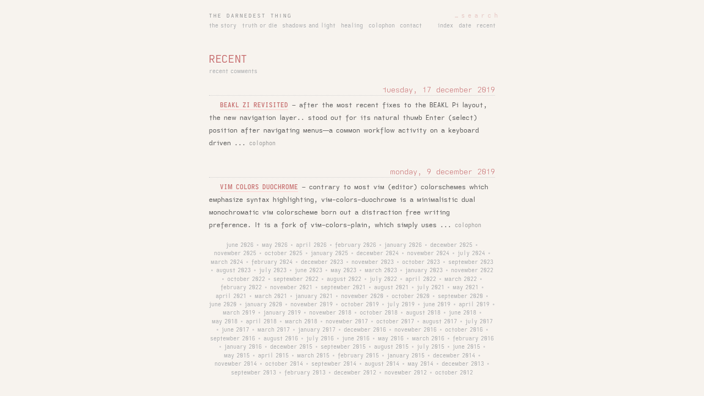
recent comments (233, 71)
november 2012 (405, 373)
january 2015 (406, 356)
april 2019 (474, 304)
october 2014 (284, 364)
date (465, 26)
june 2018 (462, 313)
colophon (382, 26)
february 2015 (358, 356)
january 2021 (314, 296)
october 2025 (283, 253)
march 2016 (428, 339)
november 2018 (330, 313)
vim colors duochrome (259, 187)
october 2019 (360, 304)
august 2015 (391, 347)
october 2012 (454, 373)
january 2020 (263, 304)
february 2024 (272, 262)
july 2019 (401, 304)
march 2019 (239, 313)
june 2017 (235, 330)
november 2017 (347, 321)
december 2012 (355, 373)
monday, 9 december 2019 (442, 172)
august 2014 (382, 364)
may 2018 (225, 321)
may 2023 (343, 270)
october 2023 (421, 262)
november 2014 (236, 364)
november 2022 (472, 270)
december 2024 (377, 253)
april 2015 (273, 356)
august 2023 (233, 270)
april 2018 (261, 321)
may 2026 (275, 245)
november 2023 (372, 262)
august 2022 (344, 279)
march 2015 (313, 356)
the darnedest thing (250, 16)
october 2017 (395, 321)
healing (352, 26)
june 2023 (308, 270)
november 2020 (362, 296)
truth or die (259, 26)
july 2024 (471, 253)
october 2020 (411, 296)
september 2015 (343, 347)
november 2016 (415, 330)
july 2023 (273, 270)
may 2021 (466, 287)
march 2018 (301, 321)
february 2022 (241, 287)
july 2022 (383, 279)
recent (486, 26)
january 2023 (424, 270)
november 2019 (311, 304)
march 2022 (460, 279)
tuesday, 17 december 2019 (438, 90)
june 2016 (356, 339)
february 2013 (305, 373)
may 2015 (237, 356)
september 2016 (232, 339)
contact (411, 26)
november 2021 (291, 287)
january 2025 (329, 253)
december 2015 (291, 347)
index (445, 26)
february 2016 (473, 339)
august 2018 (423, 313)
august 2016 (280, 339)
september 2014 (333, 364)
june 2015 (466, 347)
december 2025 (451, 245)
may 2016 (391, 339)
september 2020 (460, 296)
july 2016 (320, 339)
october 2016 (464, 330)
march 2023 (381, 270)
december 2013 (463, 364)
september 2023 (470, 262)
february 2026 (355, 245)
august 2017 (439, 321)
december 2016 (365, 330)
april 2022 (420, 279)
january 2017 (317, 330)
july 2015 (430, 347)
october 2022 (246, 279)
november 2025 (235, 253)
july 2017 (479, 321)
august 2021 (391, 287)
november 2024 (428, 253)
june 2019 (436, 304)
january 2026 (403, 245)
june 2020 (223, 304)
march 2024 (227, 262)
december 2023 (322, 262)
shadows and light (309, 26)
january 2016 (243, 347)
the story (223, 26)
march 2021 (271, 296)
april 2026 (311, 245)
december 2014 (454, 356)
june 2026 (240, 245)
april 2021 (231, 296)
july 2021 (430, 287)
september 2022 (295, 279)
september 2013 (253, 373)
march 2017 (273, 330)
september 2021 (343, 287)
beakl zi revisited (254, 105)
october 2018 (379, 313)
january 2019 (282, 313)
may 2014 (420, 364)
